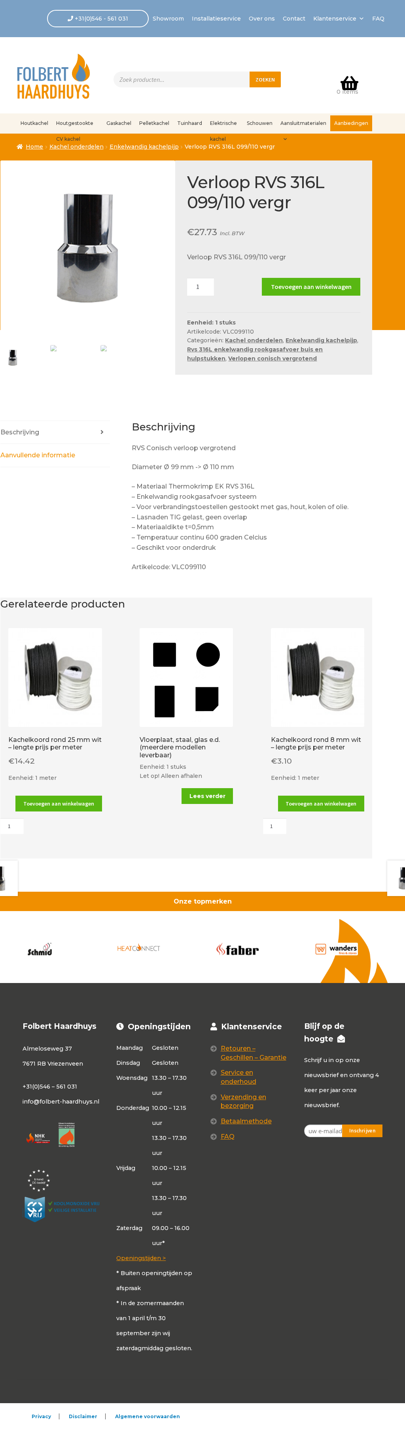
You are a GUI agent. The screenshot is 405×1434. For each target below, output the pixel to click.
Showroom (168, 18)
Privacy (41, 1416)
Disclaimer (83, 1416)
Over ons (262, 18)
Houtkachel (34, 123)
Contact (294, 18)
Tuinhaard (189, 123)
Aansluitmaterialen (303, 123)
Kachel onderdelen (254, 340)
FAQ (378, 18)
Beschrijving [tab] (19, 432)
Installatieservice (216, 18)
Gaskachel (118, 123)
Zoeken (265, 79)
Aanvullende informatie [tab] (37, 455)
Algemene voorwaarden (147, 1416)
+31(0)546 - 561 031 (100, 18)
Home (34, 146)
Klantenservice (334, 18)
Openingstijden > (141, 1258)
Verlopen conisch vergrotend (272, 358)
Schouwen (260, 123)
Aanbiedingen (351, 123)
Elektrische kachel (223, 125)
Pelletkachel (154, 123)
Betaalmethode (246, 1121)
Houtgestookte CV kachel (74, 125)
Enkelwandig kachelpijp (144, 146)
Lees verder (207, 796)
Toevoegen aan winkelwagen (311, 287)
